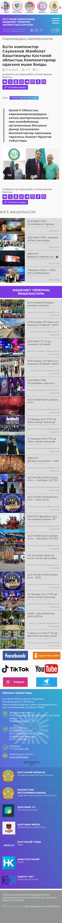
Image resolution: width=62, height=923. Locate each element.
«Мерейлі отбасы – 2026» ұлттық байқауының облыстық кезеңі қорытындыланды (41, 273)
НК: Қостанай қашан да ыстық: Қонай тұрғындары (42, 557)
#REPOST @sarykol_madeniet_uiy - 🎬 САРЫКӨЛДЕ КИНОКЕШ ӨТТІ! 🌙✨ (42, 256)
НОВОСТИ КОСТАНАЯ (27, 878)
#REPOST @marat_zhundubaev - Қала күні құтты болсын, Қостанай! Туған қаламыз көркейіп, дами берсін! (43, 461)
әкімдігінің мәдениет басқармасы (35, 773)
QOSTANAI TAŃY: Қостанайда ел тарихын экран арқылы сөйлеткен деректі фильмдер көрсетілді (41, 224)
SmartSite (53, 906)
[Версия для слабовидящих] (41, 30)
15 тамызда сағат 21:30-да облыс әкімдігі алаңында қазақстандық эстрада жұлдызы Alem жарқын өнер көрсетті (41, 441)
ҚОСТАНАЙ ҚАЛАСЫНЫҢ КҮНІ (42, 401)
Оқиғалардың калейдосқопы (27, 39)
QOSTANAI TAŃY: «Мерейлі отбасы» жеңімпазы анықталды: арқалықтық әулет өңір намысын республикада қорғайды (42, 240)
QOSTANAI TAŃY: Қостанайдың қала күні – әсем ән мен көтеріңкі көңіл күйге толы (43, 383)
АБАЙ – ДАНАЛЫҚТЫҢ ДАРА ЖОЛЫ (41, 615)
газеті (29, 843)
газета (28, 860)
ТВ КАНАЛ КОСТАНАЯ (27, 808)
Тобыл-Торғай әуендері (24, 97)
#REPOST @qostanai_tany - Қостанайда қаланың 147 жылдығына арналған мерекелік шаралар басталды (43, 519)
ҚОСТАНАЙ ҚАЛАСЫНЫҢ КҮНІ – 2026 (42, 576)
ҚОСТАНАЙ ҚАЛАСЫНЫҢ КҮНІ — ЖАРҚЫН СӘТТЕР (42, 479)
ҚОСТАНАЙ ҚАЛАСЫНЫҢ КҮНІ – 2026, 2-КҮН (42, 498)
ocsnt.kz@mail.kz (18, 757)
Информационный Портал (31, 825)
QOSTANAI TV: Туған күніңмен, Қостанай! (39, 343)
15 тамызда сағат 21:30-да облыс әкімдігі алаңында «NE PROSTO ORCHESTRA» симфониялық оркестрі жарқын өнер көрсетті (43, 422)
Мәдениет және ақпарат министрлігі (37, 792)
